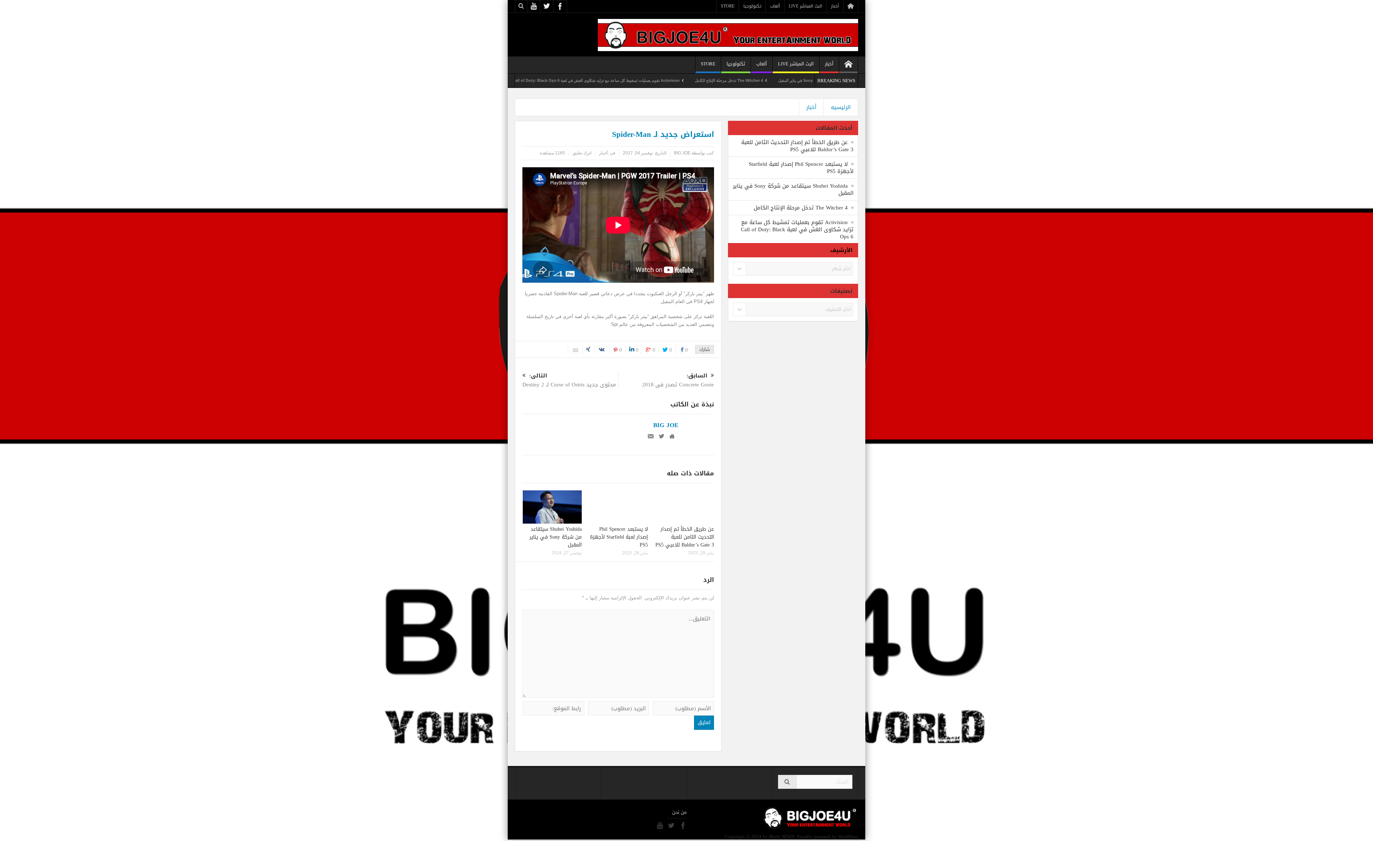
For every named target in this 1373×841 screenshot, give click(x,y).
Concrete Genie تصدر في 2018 (678, 381)
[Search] (787, 782)
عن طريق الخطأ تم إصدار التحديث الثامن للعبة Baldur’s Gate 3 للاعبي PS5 (684, 537)
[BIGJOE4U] (728, 34)
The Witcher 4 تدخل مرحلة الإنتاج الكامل (780, 80)
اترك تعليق (581, 152)
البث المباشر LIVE (805, 6)
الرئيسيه (841, 107)
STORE (727, 6)
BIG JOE (682, 152)
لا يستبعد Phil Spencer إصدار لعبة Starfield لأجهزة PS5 (619, 537)
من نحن (679, 812)
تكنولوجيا (752, 6)
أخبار (835, 6)
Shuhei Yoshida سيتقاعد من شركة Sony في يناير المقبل (556, 537)
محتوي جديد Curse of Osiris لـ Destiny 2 (569, 381)
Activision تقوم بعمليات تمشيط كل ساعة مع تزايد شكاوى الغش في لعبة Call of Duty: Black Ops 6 (647, 80)
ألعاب (775, 6)
